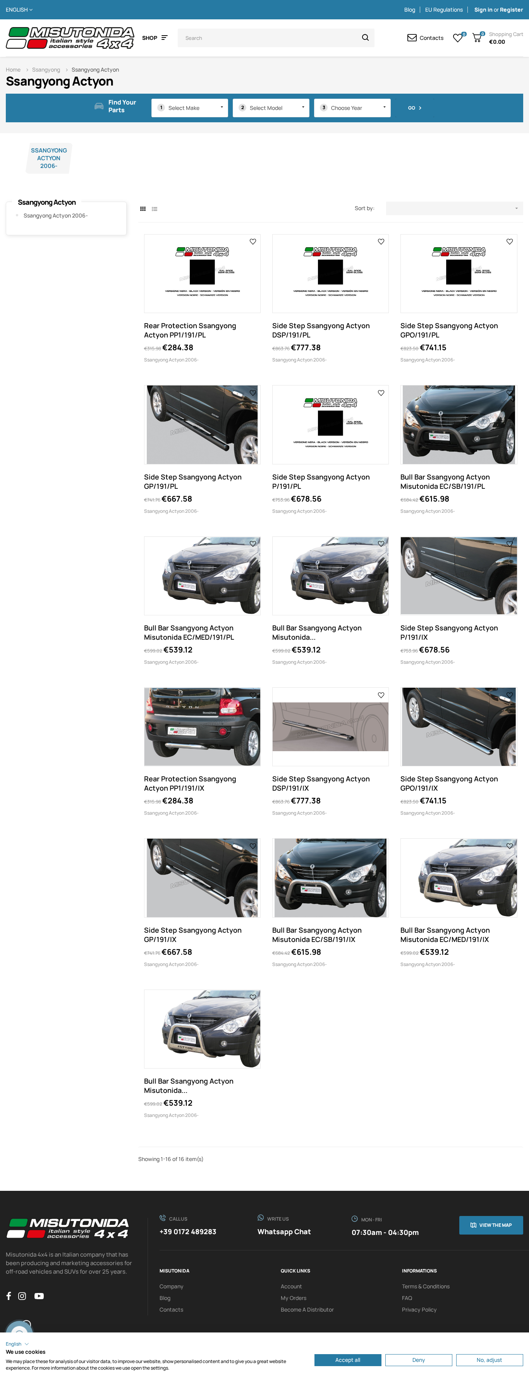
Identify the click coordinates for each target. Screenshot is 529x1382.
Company (172, 1286)
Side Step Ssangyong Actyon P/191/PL (321, 481)
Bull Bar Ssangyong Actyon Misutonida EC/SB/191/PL (445, 481)
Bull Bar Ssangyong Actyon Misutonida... (317, 632)
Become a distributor (307, 1309)
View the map (495, 1225)
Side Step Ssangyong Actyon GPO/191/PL (449, 330)
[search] (365, 38)
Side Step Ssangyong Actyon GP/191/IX (193, 934)
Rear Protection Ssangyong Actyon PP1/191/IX (190, 783)
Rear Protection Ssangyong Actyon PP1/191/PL (190, 330)
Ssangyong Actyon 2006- (49, 158)
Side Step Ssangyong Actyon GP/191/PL (193, 481)
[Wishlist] (458, 38)
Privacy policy (419, 1309)
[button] (17, 1344)
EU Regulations (444, 9)
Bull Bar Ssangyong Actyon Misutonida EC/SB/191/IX (317, 934)
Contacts (171, 1309)
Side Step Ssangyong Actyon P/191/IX (449, 632)
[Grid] (143, 209)
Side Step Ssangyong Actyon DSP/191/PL (321, 330)
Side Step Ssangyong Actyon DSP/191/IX (321, 783)
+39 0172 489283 (188, 1231)
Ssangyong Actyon (47, 202)
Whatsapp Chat (284, 1231)
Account (291, 1286)
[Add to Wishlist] (253, 241)
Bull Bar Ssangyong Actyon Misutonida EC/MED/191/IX (445, 934)
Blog (409, 9)
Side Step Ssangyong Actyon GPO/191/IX (449, 783)
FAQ (407, 1298)
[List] (155, 209)
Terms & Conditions (426, 1286)
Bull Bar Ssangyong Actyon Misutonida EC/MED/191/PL (189, 632)
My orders (293, 1298)
